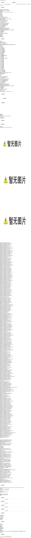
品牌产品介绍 (2, 36)
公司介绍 (1, 13)
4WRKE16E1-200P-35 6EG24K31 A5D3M (8, 487)
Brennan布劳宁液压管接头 (3, 33)
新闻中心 (1, 14)
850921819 (6, 499)
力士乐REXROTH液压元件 (4, 17)
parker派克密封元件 (2, 25)
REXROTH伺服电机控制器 (4, 24)
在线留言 (1, 518)
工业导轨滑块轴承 (2, 19)
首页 (0, 524)
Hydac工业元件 (2, 27)
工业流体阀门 (2, 31)
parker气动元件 (2, 22)
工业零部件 (1, 32)
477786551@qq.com (2, 0)
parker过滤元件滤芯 (2, 26)
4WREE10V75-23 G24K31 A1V (20, 487)
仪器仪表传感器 (2, 30)
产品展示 (1, 15)
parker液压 (1, 16)
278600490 (6, 510)
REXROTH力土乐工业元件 (4, 20)
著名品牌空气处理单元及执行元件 (5, 28)
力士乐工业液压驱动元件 (3, 21)
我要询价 (1, 114)
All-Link (1, 529)
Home (1, 90)
